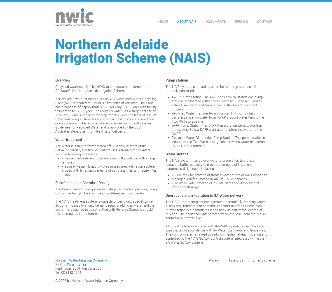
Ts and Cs (236, 260)
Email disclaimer (265, 260)
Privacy (214, 260)
